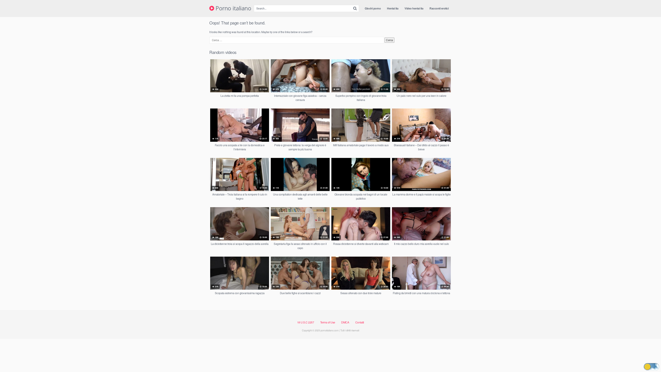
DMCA (345, 322)
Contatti (359, 322)
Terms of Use (327, 322)
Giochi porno (373, 8)
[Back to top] (651, 361)
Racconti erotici (439, 8)
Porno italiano (232, 8)
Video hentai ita (414, 8)
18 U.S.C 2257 (305, 322)
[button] (651, 366)
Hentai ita (392, 8)
